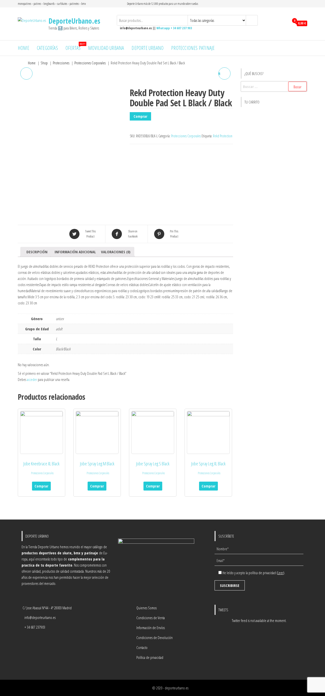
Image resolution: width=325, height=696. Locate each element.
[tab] (36, 252)
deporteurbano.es (176, 687)
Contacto (142, 647)
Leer (280, 572)
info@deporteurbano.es (40, 617)
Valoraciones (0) (116, 251)
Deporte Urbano (148, 48)
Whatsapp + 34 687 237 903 (174, 28)
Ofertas (75, 46)
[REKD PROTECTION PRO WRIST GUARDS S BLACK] (26, 73)
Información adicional (75, 251)
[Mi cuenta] (284, 23)
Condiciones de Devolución (154, 637)
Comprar (140, 116)
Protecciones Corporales (186, 136)
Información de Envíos (150, 627)
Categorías (47, 48)
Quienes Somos (146, 607)
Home (23, 48)
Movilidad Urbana (106, 48)
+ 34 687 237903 (34, 627)
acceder (32, 379)
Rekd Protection (222, 136)
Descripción (36, 251)
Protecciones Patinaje (193, 48)
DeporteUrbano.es (74, 21)
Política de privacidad (149, 657)
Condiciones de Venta (150, 617)
